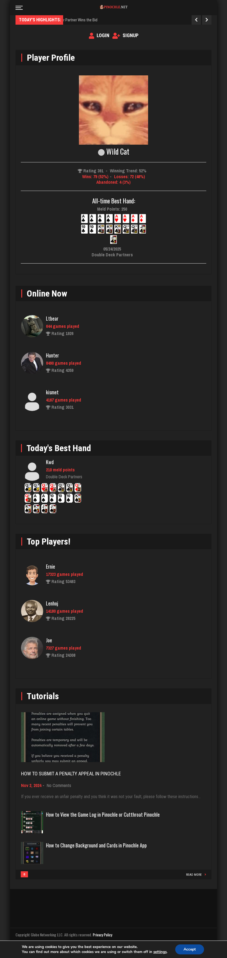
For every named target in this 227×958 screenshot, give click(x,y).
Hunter (52, 355)
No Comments (59, 785)
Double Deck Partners (64, 477)
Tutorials (43, 696)
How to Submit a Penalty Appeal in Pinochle (71, 773)
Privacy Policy (102, 934)
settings (160, 951)
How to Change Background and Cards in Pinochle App (96, 845)
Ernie (50, 566)
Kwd (50, 462)
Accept (190, 949)
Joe (49, 640)
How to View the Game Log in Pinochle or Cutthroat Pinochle (103, 814)
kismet (52, 392)
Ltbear (52, 318)
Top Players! (48, 541)
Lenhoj (52, 603)
